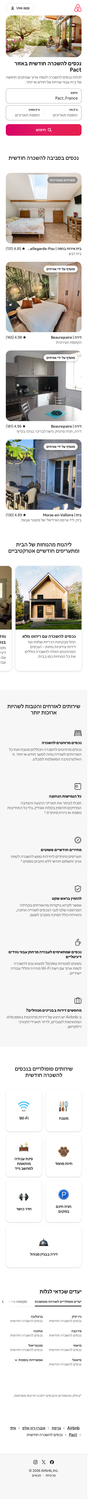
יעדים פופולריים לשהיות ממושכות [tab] (58, 1301)
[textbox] (63, 115)
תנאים (36, 1475)
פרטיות (51, 1475)
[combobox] (44, 98)
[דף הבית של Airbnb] (78, 7)
